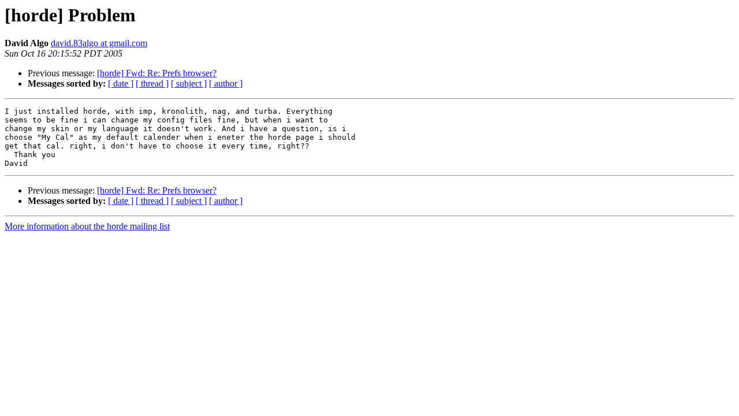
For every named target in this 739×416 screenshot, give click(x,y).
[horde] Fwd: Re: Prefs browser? (157, 73)
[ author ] (225, 83)
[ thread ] (152, 83)
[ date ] (120, 83)
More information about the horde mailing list (87, 226)
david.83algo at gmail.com (99, 43)
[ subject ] (189, 83)
